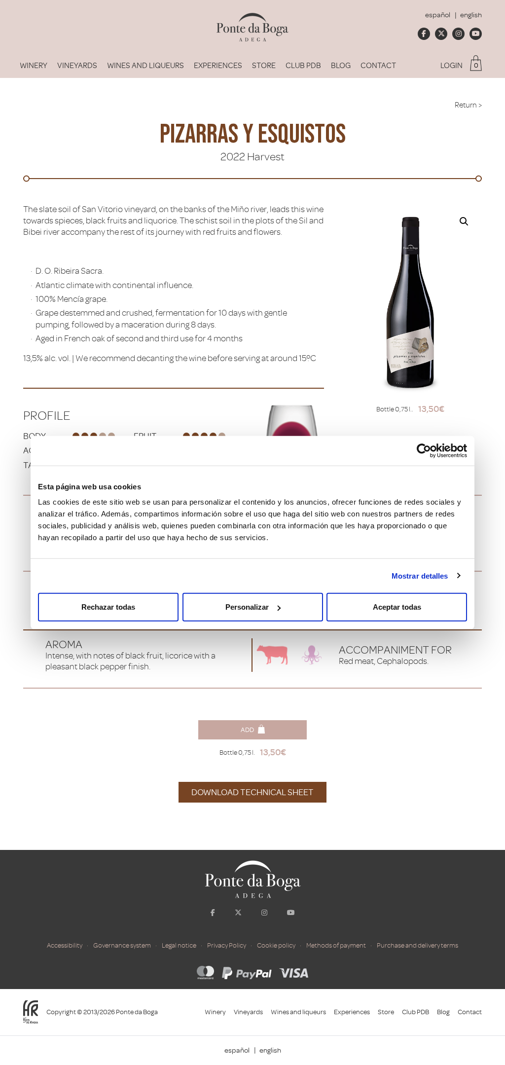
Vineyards (77, 65)
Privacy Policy (226, 945)
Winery (33, 65)
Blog (341, 65)
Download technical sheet (252, 792)
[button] (464, 221)
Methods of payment (336, 945)
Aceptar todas (397, 607)
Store (264, 65)
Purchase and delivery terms (417, 945)
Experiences (218, 65)
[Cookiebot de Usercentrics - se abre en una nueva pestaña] (424, 450)
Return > (468, 105)
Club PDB (303, 65)
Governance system (122, 945)
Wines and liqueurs (145, 65)
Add (247, 730)
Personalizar (247, 607)
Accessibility (64, 945)
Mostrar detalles (420, 575)
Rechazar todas (108, 607)
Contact (378, 65)
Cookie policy (276, 945)
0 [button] (476, 65)
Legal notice (179, 945)
